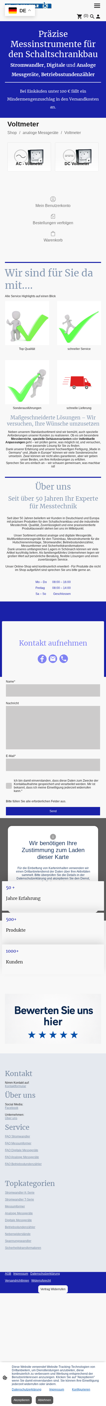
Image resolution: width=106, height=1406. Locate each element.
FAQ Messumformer (18, 1143)
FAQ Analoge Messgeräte (22, 1157)
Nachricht (12, 703)
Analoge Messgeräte (19, 1213)
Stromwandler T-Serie (19, 1199)
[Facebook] (42, 658)
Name (10, 681)
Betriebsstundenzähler (20, 1227)
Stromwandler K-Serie (20, 1192)
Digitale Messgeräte (18, 1220)
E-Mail (11, 756)
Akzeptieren (22, 1400)
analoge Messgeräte (40, 133)
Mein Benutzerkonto (53, 206)
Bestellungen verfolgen (53, 223)
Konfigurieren (81, 1389)
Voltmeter (72, 133)
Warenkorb (53, 240)
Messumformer (15, 1206)
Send (53, 811)
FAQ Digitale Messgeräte (21, 1150)
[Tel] (63, 658)
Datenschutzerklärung (26, 1389)
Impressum (56, 1389)
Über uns (11, 1118)
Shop (12, 133)
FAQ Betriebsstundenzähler (23, 1164)
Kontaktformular (15, 1086)
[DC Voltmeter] (77, 149)
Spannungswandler (18, 1241)
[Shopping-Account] (98, 16)
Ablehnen (44, 1400)
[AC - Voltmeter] (29, 149)
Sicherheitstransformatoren (23, 1248)
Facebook (11, 1108)
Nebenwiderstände (18, 1234)
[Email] (53, 658)
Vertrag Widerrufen (53, 1289)
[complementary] (20, 11)
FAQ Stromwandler (17, 1136)
